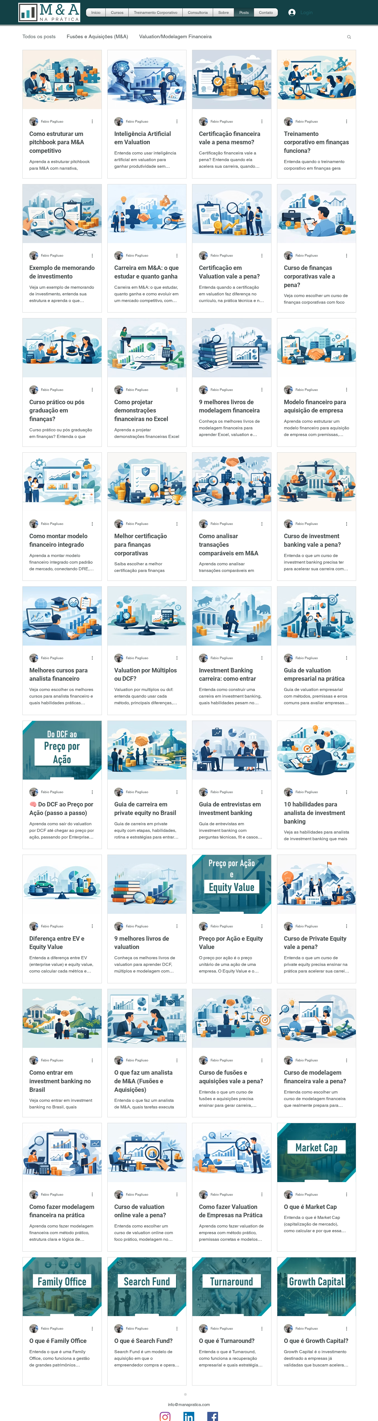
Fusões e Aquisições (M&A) (97, 36)
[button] (349, 37)
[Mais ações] (94, 121)
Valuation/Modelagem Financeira (175, 36)
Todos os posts (39, 36)
